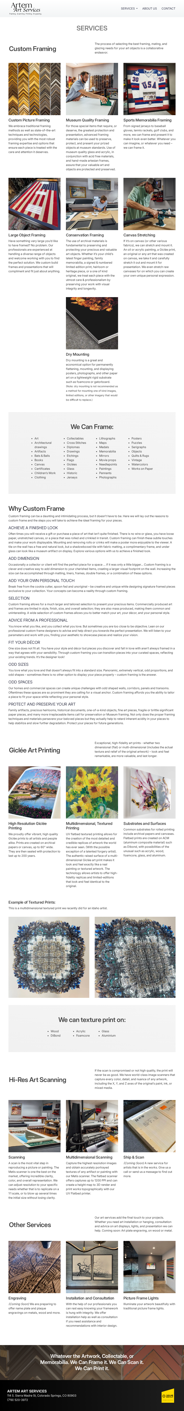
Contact (168, 8)
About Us (149, 8)
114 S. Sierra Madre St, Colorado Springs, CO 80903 (41, 1395)
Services (128, 8)
